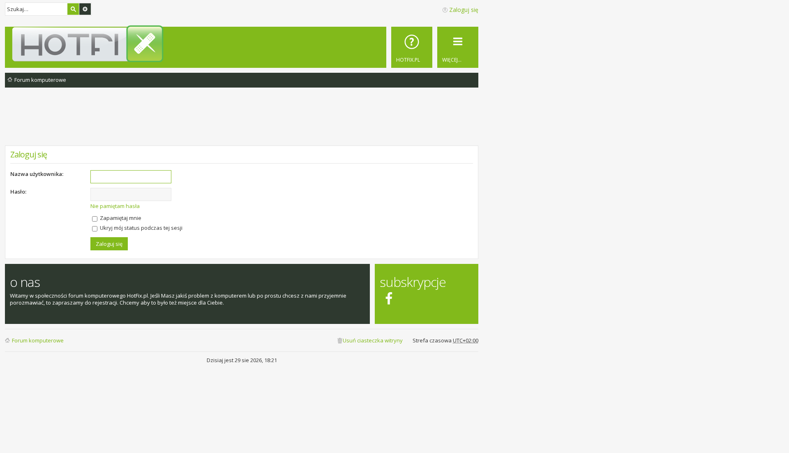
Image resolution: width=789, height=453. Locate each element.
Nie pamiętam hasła (115, 206)
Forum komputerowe (38, 340)
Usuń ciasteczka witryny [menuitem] (373, 340)
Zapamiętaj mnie (120, 218)
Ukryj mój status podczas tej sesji (140, 227)
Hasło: (18, 191)
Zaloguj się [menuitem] (463, 10)
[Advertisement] (241, 122)
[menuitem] (411, 47)
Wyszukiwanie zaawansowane (85, 9)
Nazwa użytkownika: (36, 174)
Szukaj (73, 9)
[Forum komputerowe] (243, 43)
